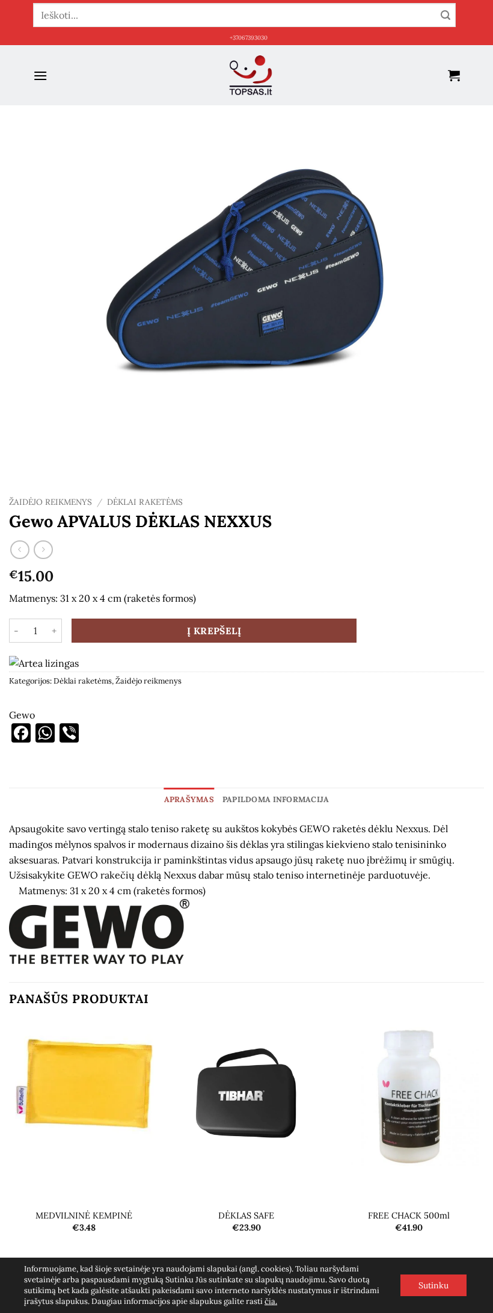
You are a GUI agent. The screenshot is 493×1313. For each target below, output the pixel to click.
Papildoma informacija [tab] (275, 799)
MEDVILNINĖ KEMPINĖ (83, 1215)
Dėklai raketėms (145, 501)
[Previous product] (43, 549)
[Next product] (19, 549)
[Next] (483, 1151)
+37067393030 (249, 38)
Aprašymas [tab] (189, 799)
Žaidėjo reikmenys (50, 501)
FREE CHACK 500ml (409, 1215)
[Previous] (10, 1151)
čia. (271, 1301)
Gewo (22, 715)
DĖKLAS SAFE (246, 1215)
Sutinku (433, 1285)
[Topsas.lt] (251, 75)
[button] (40, 75)
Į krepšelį (214, 631)
